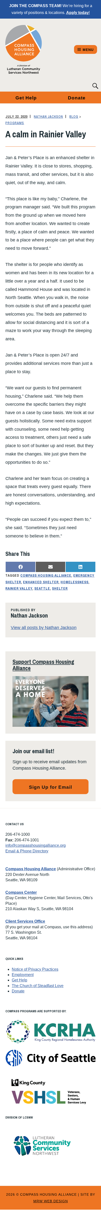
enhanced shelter (41, 582)
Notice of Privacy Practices (35, 969)
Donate (18, 991)
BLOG (73, 116)
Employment (23, 975)
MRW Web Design (50, 1201)
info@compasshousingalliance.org (35, 845)
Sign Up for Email (50, 787)
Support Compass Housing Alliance (43, 665)
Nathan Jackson (48, 116)
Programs (14, 123)
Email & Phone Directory (26, 851)
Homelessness (74, 582)
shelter (60, 588)
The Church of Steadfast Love (37, 986)
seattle (42, 588)
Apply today (77, 13)
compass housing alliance (45, 575)
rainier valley (18, 588)
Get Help (26, 97)
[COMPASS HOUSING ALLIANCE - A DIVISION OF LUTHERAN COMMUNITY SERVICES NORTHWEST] (23, 49)
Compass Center (21, 892)
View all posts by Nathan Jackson (43, 627)
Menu (88, 50)
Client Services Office (25, 921)
